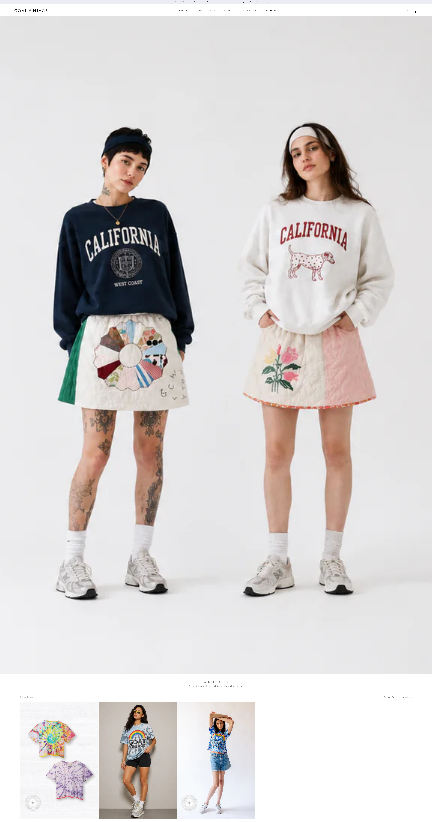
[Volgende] (275, 2)
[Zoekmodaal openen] (407, 10)
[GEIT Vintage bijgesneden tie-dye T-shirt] (216, 760)
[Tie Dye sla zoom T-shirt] (59, 760)
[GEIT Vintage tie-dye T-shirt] (138, 760)
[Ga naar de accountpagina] (411, 10)
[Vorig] (156, 2)
